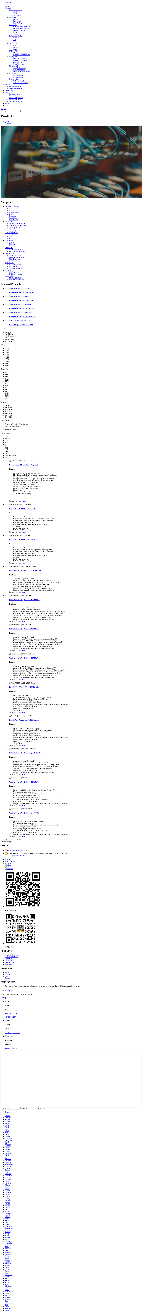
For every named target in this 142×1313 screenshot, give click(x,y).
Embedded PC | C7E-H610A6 (22, 316)
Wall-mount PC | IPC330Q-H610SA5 (25, 753)
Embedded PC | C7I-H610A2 (21, 300)
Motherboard (13, 66)
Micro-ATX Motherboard (21, 71)
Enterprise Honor (14, 100)
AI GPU (16, 32)
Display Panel (13, 56)
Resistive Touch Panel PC (21, 55)
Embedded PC (14, 17)
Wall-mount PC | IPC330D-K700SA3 (25, 570)
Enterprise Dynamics (16, 98)
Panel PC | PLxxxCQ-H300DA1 (23, 539)
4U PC (15, 12)
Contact (7, 105)
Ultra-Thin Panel (18, 64)
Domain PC (13, 25)
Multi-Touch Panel (19, 58)
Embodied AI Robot (15, 36)
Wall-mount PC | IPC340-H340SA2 (24, 658)
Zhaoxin (16, 47)
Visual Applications (15, 88)
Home (7, 6)
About (7, 103)
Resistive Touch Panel (20, 60)
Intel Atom (16, 19)
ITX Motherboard (19, 70)
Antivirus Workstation (20, 83)
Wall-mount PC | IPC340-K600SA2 (24, 600)
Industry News (14, 96)
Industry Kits (13, 79)
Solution (7, 85)
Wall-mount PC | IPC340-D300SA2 (24, 629)
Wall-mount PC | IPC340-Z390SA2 (24, 813)
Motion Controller (19, 30)
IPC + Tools (13, 73)
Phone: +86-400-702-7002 (16, 856)
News (7, 92)
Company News (14, 94)
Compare (12, 501)
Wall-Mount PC (18, 15)
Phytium (16, 49)
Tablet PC (16, 34)
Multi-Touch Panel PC (20, 53)
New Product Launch (16, 101)
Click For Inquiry (7, 990)
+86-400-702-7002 (11, 1013)
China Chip (13, 43)
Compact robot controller (21, 27)
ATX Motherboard (19, 68)
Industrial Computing (16, 10)
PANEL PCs (13, 51)
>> (12, 840)
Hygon (15, 45)
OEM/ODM (9, 90)
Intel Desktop (17, 23)
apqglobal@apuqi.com (12, 1033)
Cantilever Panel (18, 62)
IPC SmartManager (19, 77)
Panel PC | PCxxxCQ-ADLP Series (24, 720)
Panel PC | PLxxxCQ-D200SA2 (22, 508)
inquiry (20, 501)
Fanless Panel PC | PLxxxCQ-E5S (23, 465)
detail (24, 501)
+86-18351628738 (11, 1017)
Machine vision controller (21, 28)
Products (8, 8)
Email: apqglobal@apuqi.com (17, 850)
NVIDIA (16, 38)
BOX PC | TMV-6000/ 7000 (21, 324)
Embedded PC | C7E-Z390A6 (22, 308)
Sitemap (3, 998)
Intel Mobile (17, 21)
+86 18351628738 (11, 1048)
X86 (14, 40)
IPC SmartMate (18, 75)
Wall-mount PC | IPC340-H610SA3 (24, 782)
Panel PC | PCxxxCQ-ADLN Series (24, 687)
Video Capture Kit (19, 81)
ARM (15, 42)
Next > (8, 840)
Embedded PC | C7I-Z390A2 (21, 292)
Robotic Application (15, 86)
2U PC (15, 13)
